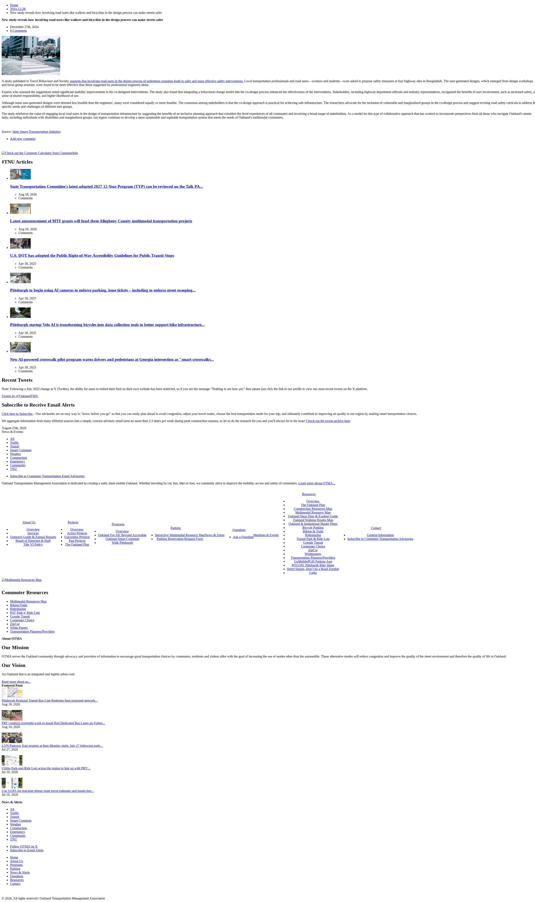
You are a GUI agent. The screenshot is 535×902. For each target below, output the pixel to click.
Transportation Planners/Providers (313, 557)
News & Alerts (20, 872)
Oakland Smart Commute (122, 539)
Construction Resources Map (313, 508)
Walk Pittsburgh (122, 542)
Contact (15, 883)
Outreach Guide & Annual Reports (33, 537)
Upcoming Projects (77, 537)
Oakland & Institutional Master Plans (313, 524)
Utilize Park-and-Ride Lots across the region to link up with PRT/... (46, 768)
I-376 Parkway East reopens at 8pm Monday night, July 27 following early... (52, 745)
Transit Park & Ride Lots (313, 539)
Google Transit (313, 542)
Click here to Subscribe (17, 414)
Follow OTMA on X (24, 846)
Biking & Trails (313, 531)
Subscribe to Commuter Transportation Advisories (380, 539)
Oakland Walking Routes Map (313, 520)
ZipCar (313, 550)
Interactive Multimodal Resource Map (180, 535)
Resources (17, 880)
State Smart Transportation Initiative (37, 131)
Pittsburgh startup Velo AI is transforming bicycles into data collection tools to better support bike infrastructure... (107, 324)
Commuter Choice (313, 546)
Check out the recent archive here (328, 421)
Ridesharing (313, 535)
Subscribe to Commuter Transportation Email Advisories (47, 476)
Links (313, 572)
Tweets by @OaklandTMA (20, 396)
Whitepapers (313, 554)
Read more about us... (16, 681)
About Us (16, 861)
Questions (16, 876)
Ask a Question (243, 537)
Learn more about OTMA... (316, 483)
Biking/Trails (18, 605)
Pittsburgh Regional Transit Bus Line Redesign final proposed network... (50, 700)
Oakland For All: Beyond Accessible (122, 535)
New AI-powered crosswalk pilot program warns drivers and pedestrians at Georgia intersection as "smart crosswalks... (112, 359)
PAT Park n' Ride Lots (25, 612)
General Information (380, 535)
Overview (33, 529)
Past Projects (77, 540)
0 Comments (18, 30)
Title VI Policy (33, 544)
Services (33, 533)
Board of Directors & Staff (33, 540)
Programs (16, 865)
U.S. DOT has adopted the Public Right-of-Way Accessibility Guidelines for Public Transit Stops (92, 255)
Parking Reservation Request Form (180, 539)
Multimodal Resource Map (313, 512)
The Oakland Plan (77, 544)
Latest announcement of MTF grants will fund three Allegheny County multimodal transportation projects (101, 221)
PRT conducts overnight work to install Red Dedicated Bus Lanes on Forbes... (53, 723)
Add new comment (22, 139)
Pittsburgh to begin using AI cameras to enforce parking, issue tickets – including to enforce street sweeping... (103, 290)
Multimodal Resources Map (28, 601)
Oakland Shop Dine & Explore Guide (313, 516)
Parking (15, 868)
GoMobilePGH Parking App (313, 561)
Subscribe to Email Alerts (26, 850)
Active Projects (77, 533)
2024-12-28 (17, 9)
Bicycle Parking (313, 527)
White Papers (19, 627)
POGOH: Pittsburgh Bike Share (313, 565)
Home (14, 5)
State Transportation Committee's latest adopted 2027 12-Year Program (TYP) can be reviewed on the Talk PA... (106, 186)
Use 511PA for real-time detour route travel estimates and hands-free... (48, 791)
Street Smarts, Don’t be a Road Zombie (313, 569)
